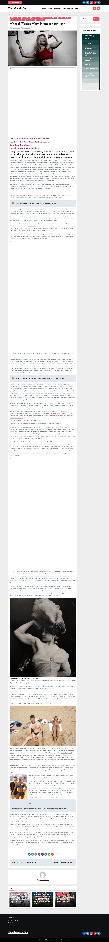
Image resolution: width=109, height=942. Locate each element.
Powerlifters (21, 20)
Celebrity (42, 18)
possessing (47, 228)
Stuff (37, 20)
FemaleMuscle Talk (68, 8)
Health (50, 8)
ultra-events (32, 226)
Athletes (44, 8)
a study (68, 386)
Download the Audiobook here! (25, 149)
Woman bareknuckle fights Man (63, 862)
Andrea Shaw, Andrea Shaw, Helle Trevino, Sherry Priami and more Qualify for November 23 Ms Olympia (42, 896)
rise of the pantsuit (66, 753)
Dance (48, 18)
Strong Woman (31, 20)
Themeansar (66, 940)
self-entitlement (54, 415)
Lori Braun (57, 8)
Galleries (54, 18)
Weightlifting (15, 891)
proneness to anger (66, 415)
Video (42, 20)
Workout (59, 895)
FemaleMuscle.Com (17, 8)
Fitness (59, 892)
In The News (67, 18)
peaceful (62, 832)
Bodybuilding (34, 18)
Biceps (19, 18)
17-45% (19, 694)
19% (61, 696)
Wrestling (23, 891)
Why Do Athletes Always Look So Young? (24, 862)
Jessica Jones (46, 236)
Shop (76, 8)
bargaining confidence (16, 418)
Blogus (59, 940)
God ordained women (35, 786)
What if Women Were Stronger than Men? (38, 23)
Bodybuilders (25, 18)
